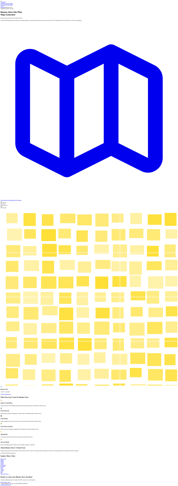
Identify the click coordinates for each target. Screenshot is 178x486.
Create (2, 6)
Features (2, 3)
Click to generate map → (6, 394)
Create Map (10, 5)
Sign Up (5, 5)
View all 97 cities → (5, 474)
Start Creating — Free (5, 482)
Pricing (9, 3)
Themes (6, 3)
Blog (12, 3)
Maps (5, 7)
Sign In (2, 5)
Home (2, 7)
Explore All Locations (17, 200)
